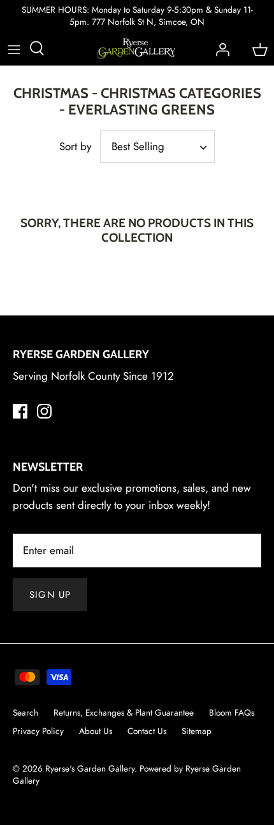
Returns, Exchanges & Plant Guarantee (124, 712)
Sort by (75, 146)
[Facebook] (20, 411)
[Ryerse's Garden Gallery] (136, 48)
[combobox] (157, 146)
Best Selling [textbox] (138, 146)
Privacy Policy (38, 730)
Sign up (50, 595)
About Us (95, 730)
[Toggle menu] (14, 48)
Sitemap (197, 730)
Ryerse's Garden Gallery (89, 768)
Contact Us (146, 730)
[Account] (219, 48)
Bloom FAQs (231, 712)
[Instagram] (44, 411)
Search (25, 712)
